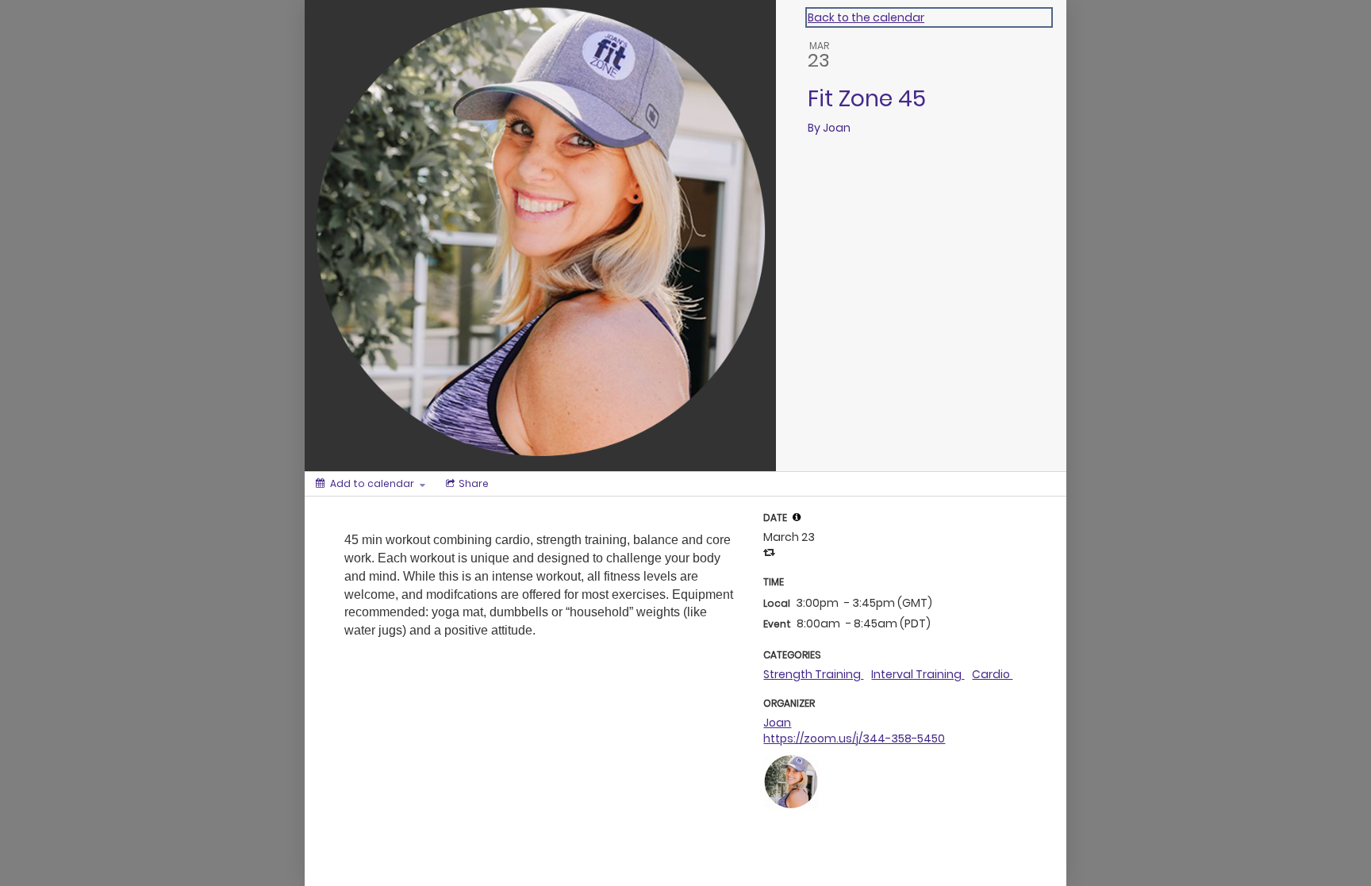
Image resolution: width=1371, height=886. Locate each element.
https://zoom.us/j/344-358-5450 (854, 738)
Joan (777, 723)
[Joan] (791, 781)
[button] (797, 517)
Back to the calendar (866, 17)
